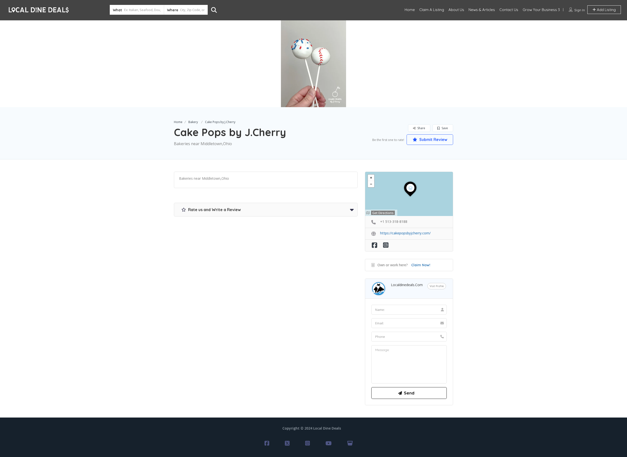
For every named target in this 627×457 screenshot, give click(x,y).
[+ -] (409, 194)
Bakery (193, 122)
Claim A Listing (431, 9)
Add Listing (606, 9)
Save (444, 128)
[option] (313, 63)
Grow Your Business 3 (541, 9)
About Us (456, 9)
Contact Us (508, 9)
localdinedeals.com (407, 284)
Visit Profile (437, 286)
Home (410, 9)
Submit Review (432, 139)
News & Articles (482, 9)
